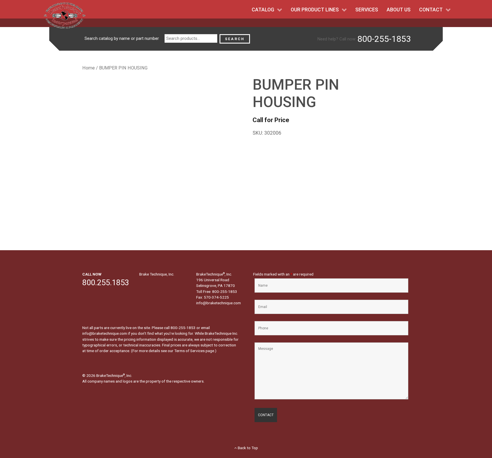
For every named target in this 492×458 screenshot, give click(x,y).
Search (235, 39)
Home (88, 68)
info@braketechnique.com (218, 303)
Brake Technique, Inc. (156, 274)
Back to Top (247, 447)
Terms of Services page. (194, 350)
